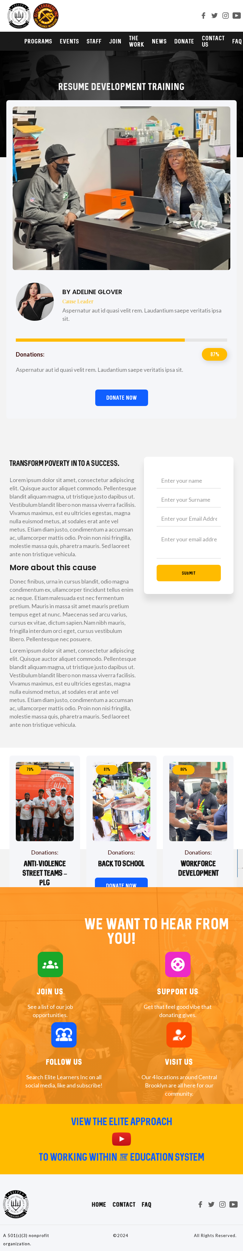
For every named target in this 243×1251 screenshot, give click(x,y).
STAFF (94, 41)
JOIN (115, 41)
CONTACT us (213, 41)
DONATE (184, 41)
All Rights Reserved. (215, 1235)
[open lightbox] (121, 1139)
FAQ (147, 1204)
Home (99, 1204)
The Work (136, 41)
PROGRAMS (38, 41)
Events (69, 41)
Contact (124, 1204)
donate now (121, 885)
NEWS (159, 41)
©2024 (120, 1235)
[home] (32, 16)
